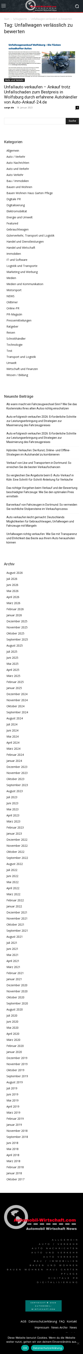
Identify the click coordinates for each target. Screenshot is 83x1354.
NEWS (10, 296)
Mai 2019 (12, 1100)
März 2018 (13, 1161)
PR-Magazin (14, 314)
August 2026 (14, 573)
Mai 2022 (12, 882)
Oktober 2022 (15, 852)
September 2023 (17, 785)
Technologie (14, 345)
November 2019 (17, 1064)
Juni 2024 (12, 730)
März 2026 (13, 603)
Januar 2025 (14, 688)
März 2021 (13, 967)
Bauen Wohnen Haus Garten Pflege (29, 193)
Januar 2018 (14, 1173)
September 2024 (17, 712)
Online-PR (12, 308)
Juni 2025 (12, 658)
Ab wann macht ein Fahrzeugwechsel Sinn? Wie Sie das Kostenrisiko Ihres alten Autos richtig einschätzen (41, 406)
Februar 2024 (15, 755)
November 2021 (17, 918)
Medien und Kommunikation (24, 284)
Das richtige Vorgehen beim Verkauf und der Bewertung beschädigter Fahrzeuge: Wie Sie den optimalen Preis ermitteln (41, 492)
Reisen (10, 332)
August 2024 (14, 718)
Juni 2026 (12, 585)
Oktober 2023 (15, 779)
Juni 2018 (12, 1143)
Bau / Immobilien (17, 181)
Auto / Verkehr (15, 157)
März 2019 (13, 1112)
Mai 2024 (12, 736)
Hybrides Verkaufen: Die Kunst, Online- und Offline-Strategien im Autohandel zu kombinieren (38, 452)
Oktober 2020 (15, 997)
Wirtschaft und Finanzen (22, 369)
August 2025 (14, 645)
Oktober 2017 (15, 1179)
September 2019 (17, 1076)
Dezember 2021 (16, 912)
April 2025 (12, 670)
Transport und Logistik (21, 357)
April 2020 (12, 1034)
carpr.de (9, 107)
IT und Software (16, 260)
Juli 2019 (11, 1088)
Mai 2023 (12, 809)
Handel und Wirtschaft (20, 247)
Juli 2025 (11, 651)
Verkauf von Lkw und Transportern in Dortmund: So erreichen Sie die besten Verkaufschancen (38, 465)
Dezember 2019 (16, 1058)
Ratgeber (12, 326)
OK (25, 1348)
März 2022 (13, 894)
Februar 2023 (15, 827)
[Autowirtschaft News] (41, 6)
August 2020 (14, 1009)
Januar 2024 (14, 761)
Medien (11, 278)
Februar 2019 (15, 1118)
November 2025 (17, 627)
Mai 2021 (12, 955)
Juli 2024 (11, 724)
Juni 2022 (12, 876)
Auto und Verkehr (14, 80)
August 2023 (14, 791)
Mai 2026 (12, 591)
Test (9, 351)
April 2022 (12, 888)
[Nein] (78, 1343)
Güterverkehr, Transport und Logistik (30, 235)
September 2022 (17, 858)
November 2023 (17, 773)
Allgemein (12, 150)
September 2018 (17, 1137)
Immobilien (13, 254)
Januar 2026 (14, 615)
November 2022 (17, 846)
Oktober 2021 (15, 924)
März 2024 (13, 748)
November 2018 (17, 1131)
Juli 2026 (11, 579)
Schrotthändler (16, 338)
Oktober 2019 (15, 1070)
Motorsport (14, 290)
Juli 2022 (11, 870)
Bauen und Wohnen (19, 187)
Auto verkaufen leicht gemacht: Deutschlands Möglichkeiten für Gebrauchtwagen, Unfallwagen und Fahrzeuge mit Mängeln (40, 521)
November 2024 (17, 700)
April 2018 (12, 1155)
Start (6, 19)
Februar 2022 (15, 900)
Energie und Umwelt (19, 217)
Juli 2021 (11, 943)
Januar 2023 (14, 833)
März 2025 (13, 676)
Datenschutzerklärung (47, 1348)
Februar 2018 (15, 1167)
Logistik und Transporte (21, 266)
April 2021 (12, 961)
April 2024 (12, 742)
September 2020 (17, 1003)
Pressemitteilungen (18, 320)
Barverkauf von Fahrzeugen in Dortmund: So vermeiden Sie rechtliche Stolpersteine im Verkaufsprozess (41, 507)
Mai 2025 (12, 664)
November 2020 (17, 991)
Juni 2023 (12, 803)
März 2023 (13, 821)
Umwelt (11, 363)
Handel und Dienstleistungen (25, 241)
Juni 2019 (12, 1094)
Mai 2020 (12, 1028)
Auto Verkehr (14, 175)
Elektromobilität (16, 211)
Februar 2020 (15, 1046)
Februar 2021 (15, 973)
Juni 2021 (12, 949)
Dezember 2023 (16, 767)
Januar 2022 (14, 906)
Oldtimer (12, 302)
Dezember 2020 (16, 985)
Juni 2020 (12, 1021)
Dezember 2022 (16, 839)
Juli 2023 (11, 797)
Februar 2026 (15, 609)
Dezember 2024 (16, 694)
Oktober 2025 (15, 633)
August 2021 (14, 937)
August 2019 (14, 1082)
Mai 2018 (12, 1149)
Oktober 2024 (15, 706)
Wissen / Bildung (17, 375)
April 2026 (12, 597)
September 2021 (17, 930)
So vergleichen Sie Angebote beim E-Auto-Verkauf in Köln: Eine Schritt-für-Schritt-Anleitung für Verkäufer (40, 477)
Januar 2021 (14, 979)
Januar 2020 (14, 1052)
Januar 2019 (14, 1125)
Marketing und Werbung (22, 272)
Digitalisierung (15, 205)
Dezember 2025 (16, 621)
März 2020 (13, 1040)
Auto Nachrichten (17, 163)
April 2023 (12, 815)
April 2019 (12, 1106)
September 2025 (17, 639)
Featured (12, 223)
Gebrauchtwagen (17, 229)
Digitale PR (13, 199)
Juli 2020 (11, 1015)
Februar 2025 (15, 682)
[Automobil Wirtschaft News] (41, 1219)
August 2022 (14, 864)
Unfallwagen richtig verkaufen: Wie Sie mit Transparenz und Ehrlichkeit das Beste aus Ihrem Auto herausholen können (41, 538)
